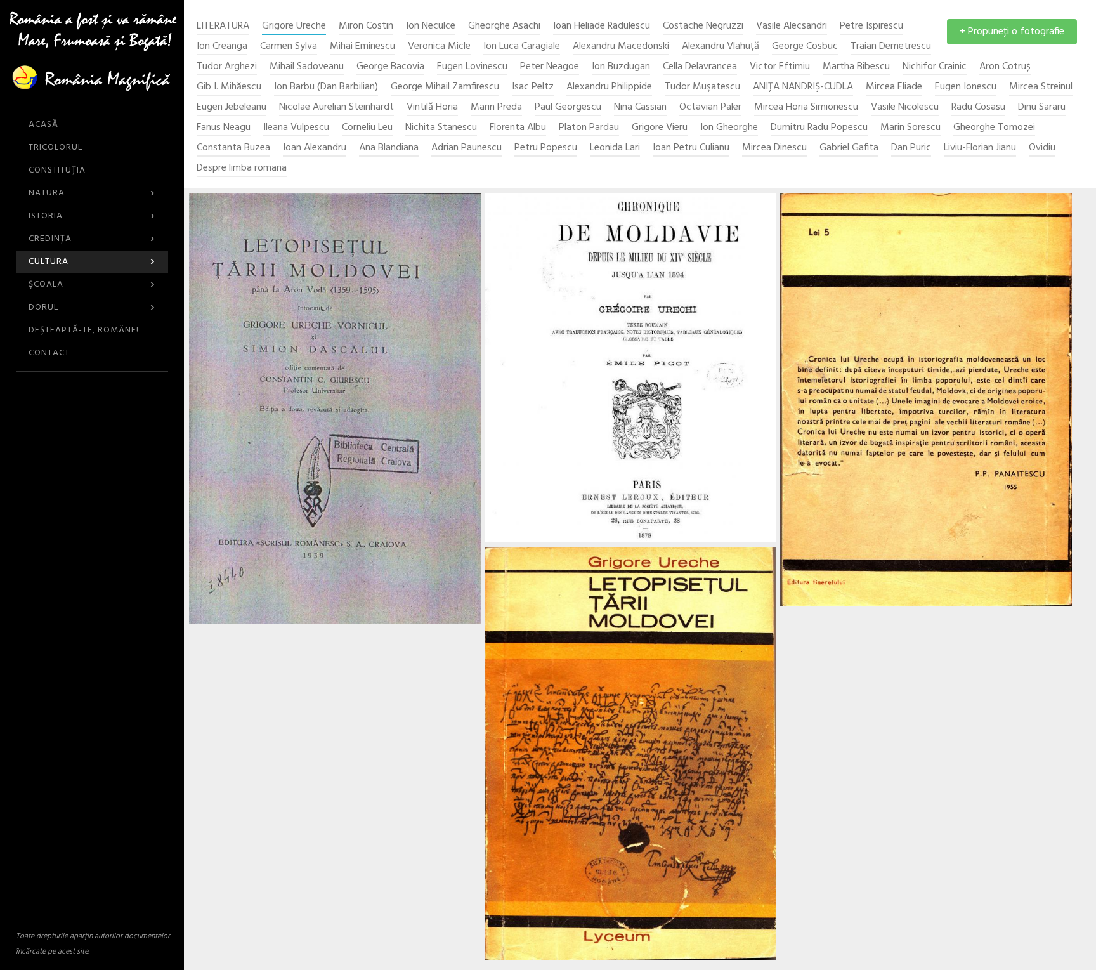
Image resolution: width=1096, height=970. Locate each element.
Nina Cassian (640, 107)
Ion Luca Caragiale (521, 47)
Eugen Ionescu (965, 87)
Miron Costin (366, 26)
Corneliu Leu (367, 128)
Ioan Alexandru (314, 148)
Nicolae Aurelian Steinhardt (336, 107)
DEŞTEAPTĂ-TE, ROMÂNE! (84, 330)
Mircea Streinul (1041, 87)
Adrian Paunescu (466, 148)
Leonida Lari (615, 148)
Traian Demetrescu (891, 47)
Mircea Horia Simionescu (806, 107)
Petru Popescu (545, 148)
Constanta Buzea (233, 148)
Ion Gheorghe (729, 128)
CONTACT (49, 353)
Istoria (92, 216)
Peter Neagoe (549, 67)
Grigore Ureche (294, 26)
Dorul (92, 307)
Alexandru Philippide (609, 87)
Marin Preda (496, 107)
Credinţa (92, 239)
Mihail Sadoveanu (307, 67)
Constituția (57, 170)
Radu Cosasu (978, 107)
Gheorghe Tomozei (994, 128)
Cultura (92, 262)
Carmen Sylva (288, 47)
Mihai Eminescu (362, 47)
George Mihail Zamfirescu (445, 87)
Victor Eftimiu (780, 67)
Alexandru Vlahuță (720, 47)
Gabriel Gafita (848, 148)
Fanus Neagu (224, 128)
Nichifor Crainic (935, 67)
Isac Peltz (533, 87)
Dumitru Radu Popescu (819, 128)
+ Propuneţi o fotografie (1012, 31)
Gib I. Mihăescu (229, 87)
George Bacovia (390, 67)
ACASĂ (43, 124)
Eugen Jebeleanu (231, 107)
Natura (92, 193)
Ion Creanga (222, 47)
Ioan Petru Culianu (691, 148)
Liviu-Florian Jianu (980, 148)
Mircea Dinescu (774, 148)
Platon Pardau (589, 128)
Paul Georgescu (568, 107)
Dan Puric (911, 148)
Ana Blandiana (389, 148)
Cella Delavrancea (700, 67)
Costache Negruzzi (703, 26)
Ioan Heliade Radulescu (601, 26)
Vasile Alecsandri (791, 26)
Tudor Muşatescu (702, 87)
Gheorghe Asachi (504, 26)
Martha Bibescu (856, 67)
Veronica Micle (439, 47)
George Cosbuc (805, 47)
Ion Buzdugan (621, 67)
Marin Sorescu (910, 128)
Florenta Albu (518, 128)
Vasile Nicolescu (905, 107)
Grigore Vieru (660, 128)
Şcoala (92, 284)
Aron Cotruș (1005, 67)
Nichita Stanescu (441, 128)
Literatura (223, 26)
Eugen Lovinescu (472, 67)
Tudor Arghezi (227, 67)
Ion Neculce (430, 26)
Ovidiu (1042, 148)
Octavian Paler (710, 107)
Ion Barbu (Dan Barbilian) (326, 87)
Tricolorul (55, 147)
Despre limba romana (242, 168)
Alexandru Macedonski (621, 47)
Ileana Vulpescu (296, 128)
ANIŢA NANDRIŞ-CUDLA (803, 87)
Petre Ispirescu (871, 26)
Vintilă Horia (432, 107)
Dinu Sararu (1042, 107)
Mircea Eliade (894, 87)
